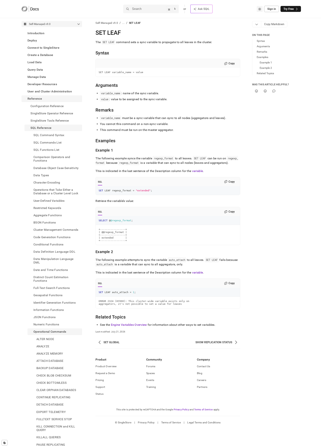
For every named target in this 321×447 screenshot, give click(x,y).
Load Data (34, 62)
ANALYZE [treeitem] (42, 346)
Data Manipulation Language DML (53, 260)
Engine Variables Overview (129, 325)
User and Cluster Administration (49, 91)
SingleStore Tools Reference (49, 120)
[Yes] (256, 91)
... (123, 22)
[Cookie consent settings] (4, 443)
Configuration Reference (47, 106)
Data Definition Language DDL (54, 251)
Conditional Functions (48, 244)
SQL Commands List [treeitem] (47, 142)
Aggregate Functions (47, 215)
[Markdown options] (256, 24)
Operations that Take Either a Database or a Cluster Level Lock (55, 191)
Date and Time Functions (50, 270)
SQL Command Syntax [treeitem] (48, 135)
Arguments (263, 46)
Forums (150, 366)
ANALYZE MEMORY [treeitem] (49, 353)
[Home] (30, 9)
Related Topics (265, 73)
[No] (265, 91)
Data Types (41, 175)
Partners (202, 386)
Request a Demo (105, 373)
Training (151, 386)
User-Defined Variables (48, 200)
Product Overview (106, 366)
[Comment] (274, 91)
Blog (199, 373)
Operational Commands (49, 332)
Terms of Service (203, 409)
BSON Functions (44, 222)
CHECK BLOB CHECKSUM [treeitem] (53, 375)
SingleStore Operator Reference (51, 113)
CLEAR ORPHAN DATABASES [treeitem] (56, 390)
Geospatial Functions (47, 295)
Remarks (262, 51)
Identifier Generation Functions (54, 302)
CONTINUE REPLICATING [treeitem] (53, 397)
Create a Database (40, 55)
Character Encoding (46, 182)
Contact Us (203, 366)
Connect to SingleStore (43, 47)
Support (100, 386)
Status (99, 393)
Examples (262, 57)
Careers (201, 380)
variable (197, 171)
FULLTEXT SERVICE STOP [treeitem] (54, 419)
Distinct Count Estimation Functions (50, 278)
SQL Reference (40, 128)
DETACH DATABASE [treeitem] (50, 404)
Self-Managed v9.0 (106, 22)
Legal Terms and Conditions (204, 422)
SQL (100, 182)
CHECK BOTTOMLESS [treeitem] (51, 383)
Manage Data (36, 77)
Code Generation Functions (51, 237)
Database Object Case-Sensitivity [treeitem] (56, 168)
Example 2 (266, 67)
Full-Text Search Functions (51, 288)
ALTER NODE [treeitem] (45, 339)
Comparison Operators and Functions (51, 158)
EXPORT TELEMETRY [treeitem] (51, 412)
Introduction (35, 33)
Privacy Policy (181, 409)
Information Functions (48, 310)
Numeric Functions (46, 324)
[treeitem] (52, 33)
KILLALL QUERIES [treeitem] (48, 437)
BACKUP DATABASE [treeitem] (50, 368)
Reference (34, 99)
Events (150, 380)
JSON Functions (44, 317)
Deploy (32, 40)
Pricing (99, 380)
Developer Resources (42, 84)
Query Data (35, 69)
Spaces (150, 373)
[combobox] (260, 9)
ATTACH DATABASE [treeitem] (50, 361)
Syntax (261, 40)
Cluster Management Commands (55, 230)
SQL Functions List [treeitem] (46, 150)
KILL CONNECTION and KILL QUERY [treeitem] (55, 428)
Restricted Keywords (47, 208)
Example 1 (266, 62)
